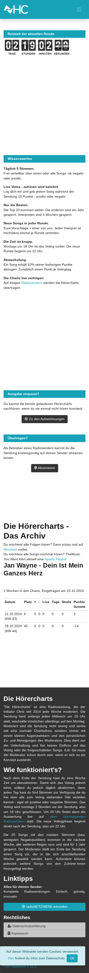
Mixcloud (10, 549)
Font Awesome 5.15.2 (20, 966)
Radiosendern (31, 283)
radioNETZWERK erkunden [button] (46, 906)
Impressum (19, 933)
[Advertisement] (44, 502)
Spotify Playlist (55, 559)
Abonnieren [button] (46, 468)
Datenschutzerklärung (29, 926)
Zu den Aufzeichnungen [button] (46, 419)
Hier (11, 958)
